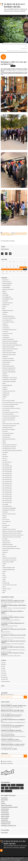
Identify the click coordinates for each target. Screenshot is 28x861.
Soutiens (4, 563)
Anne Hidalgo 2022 (7, 297)
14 (21, 267)
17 (6, 269)
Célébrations (20, 233)
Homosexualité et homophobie (9, 381)
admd (22, 788)
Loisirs (4, 421)
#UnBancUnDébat (6, 285)
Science (4, 556)
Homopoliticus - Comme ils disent (10, 377)
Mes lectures (5, 456)
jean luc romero (19, 785)
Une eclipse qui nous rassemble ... (9, 748)
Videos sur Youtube (5, 816)
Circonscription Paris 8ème (8, 322)
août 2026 (3, 662)
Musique (4, 515)
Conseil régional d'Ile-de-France (9, 329)
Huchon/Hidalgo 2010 (7, 385)
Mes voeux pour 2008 (7, 469)
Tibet (4, 573)
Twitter (4, 579)
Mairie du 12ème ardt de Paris (9, 439)
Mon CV (3, 801)
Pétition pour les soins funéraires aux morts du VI (13, 535)
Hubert (4, 383)
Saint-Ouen (5, 552)
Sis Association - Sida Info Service (9, 560)
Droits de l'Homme (7, 362)
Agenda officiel (4, 797)
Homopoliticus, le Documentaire (9, 379)
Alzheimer (5, 293)
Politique (13, 785)
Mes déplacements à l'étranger (9, 446)
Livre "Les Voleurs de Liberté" (9, 400)
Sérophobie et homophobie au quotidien (9, 807)
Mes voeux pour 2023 (7, 496)
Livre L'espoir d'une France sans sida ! (10, 412)
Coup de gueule (6, 337)
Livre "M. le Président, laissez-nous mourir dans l (13, 402)
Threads (4, 571)
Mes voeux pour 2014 (7, 481)
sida (2, 791)
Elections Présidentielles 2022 (9, 368)
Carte (2, 686)
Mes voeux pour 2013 (7, 479)
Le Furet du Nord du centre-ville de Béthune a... (12, 725)
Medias (4, 442)
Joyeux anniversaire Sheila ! (8, 735)
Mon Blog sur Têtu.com (6, 821)
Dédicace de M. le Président (8, 346)
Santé (4, 554)
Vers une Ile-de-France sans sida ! (10, 584)
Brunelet (3, 600)
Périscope (5, 527)
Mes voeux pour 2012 (7, 477)
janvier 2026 (3, 675)
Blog (4, 308)
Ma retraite (5, 431)
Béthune (4, 306)
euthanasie (4, 785)
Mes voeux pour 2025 (7, 500)
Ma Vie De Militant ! (7, 435)
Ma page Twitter (4, 820)
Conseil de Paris (6, 327)
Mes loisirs (5, 460)
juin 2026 (3, 666)
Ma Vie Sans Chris (6, 437)
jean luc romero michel (14, 788)
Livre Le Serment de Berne (8, 414)
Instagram (5, 387)
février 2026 (3, 673)
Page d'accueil (24, 48)
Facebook (5, 373)
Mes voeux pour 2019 (7, 490)
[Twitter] (6, 253)
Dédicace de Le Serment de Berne (10, 343)
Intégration (5, 389)
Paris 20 (4, 523)
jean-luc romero (8, 791)
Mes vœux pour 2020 (7, 506)
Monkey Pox (5, 512)
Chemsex (5, 314)
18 (10, 269)
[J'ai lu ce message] (26, 857)
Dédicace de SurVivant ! (8, 350)
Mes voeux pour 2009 (7, 471)
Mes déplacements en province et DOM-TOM (12, 450)
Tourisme (5, 577)
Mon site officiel (4, 799)
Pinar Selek (5, 538)
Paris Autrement (6, 234)
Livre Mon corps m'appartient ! (9, 417)
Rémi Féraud (5, 550)
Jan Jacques (4, 653)
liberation (16, 234)
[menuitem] (14, 45)
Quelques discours (5, 808)
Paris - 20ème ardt (6, 521)
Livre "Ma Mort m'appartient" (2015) (10, 404)
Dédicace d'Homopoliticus (8, 339)
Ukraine (4, 581)
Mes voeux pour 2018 (7, 488)
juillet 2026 (3, 664)
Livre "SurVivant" (6, 410)
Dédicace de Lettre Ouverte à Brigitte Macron (12, 345)
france (6, 788)
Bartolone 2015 (6, 304)
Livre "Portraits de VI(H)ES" (8, 406)
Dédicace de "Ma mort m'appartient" (10, 341)
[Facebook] (2, 253)
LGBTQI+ (5, 396)
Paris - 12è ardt (6, 519)
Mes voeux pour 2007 (7, 467)
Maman (4, 440)
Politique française (7, 542)
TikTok (4, 575)
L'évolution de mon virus (8, 427)
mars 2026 (3, 671)
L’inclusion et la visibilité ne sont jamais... (11, 730)
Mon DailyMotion (4, 810)
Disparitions (5, 356)
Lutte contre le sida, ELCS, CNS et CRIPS (11, 423)
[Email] (10, 253)
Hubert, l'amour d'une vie (6, 805)
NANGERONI (4, 605)
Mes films (5, 454)
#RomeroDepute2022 (7, 283)
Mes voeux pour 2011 (7, 475)
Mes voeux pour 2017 (7, 487)
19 (13, 269)
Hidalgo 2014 (5, 375)
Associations (5, 300)
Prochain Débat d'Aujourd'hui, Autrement (11, 548)
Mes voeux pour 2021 (7, 492)
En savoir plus (17, 859)
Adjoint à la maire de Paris (21, 232)
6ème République (6, 287)
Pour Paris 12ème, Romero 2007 (9, 546)
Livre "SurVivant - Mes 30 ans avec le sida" (11, 408)
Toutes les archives (5, 681)
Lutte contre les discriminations (9, 425)
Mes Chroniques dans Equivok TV (10, 444)
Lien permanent (5, 232)
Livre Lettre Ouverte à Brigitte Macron (11, 416)
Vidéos (4, 586)
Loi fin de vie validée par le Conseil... (16, 600)
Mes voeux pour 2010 (7, 473)
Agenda (4, 291)
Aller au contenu (4, 1)
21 (21, 269)
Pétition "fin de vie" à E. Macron (9, 529)
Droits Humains (6, 364)
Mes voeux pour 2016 (7, 485)
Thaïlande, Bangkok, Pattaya (9, 569)
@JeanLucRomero (5, 249)
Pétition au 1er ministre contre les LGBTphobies (13, 531)
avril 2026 (3, 670)
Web (4, 592)
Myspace (4, 517)
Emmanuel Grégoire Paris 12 (9, 370)
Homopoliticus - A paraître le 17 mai (8, 825)
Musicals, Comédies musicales (9, 513)
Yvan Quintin (4, 611)
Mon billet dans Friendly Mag (9, 510)
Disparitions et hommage (8, 358)
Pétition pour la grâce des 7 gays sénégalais (12, 533)
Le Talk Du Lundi (6, 393)
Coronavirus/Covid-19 (7, 333)
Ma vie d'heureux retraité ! (8, 433)
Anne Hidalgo (4, 233)
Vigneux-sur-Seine (6, 588)
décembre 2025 (4, 677)
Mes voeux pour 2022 (7, 494)
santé (3, 788)
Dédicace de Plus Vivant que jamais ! (10, 348)
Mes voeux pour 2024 (7, 498)
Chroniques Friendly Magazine (9, 318)
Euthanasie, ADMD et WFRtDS (9, 371)
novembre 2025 (4, 679)
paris (4, 235)
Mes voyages (5, 504)
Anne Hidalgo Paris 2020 (12, 233)
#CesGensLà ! (6, 279)
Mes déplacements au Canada (9, 448)
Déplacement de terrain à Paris (9, 354)
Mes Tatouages (6, 464)
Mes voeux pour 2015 (7, 483)
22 (25, 269)
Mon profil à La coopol (5, 823)
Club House (5, 323)
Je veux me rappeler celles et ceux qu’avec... (11, 715)
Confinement (5, 325)
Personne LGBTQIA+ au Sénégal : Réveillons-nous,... (14, 705)
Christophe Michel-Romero (8, 316)
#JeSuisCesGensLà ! (7, 281)
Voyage (4, 590)
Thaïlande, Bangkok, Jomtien (9, 567)
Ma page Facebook (5, 814)
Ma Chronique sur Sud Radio (9, 429)
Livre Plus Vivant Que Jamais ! (9, 419)
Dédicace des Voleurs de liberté (9, 352)
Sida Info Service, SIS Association (9, 558)
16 (2, 269)
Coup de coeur (6, 335)
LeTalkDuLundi (6, 394)
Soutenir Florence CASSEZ (8, 561)
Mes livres (3, 803)
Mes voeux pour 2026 (7, 502)
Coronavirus (5, 331)
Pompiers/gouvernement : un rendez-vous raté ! (13, 744)
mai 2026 (3, 668)
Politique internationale (8, 544)
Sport (4, 565)
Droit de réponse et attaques (9, 360)
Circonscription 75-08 (7, 320)
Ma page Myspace (5, 812)
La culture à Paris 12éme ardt (9, 391)
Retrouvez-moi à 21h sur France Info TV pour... (12, 710)
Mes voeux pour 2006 (7, 465)
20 (17, 269)
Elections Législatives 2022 (8, 366)
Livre (4, 398)
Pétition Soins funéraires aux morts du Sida (12, 536)
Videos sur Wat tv (4, 818)
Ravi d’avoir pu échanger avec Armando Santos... (17, 50)
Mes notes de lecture (7, 462)
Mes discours (5, 452)
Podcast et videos (6, 540)
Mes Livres (5, 458)
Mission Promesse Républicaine (9, 508)
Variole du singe (6, 583)
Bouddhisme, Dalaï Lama (8, 310)
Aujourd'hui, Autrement (8, 302)
